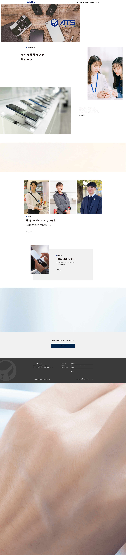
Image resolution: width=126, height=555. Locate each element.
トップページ (71, 2)
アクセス (77, 365)
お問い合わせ (78, 379)
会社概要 (77, 2)
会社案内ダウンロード (87, 379)
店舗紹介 (87, 2)
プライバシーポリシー (65, 367)
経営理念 (81, 365)
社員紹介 (92, 2)
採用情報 (97, 2)
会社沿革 (85, 365)
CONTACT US (63, 345)
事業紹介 (82, 2)
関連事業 (77, 369)
